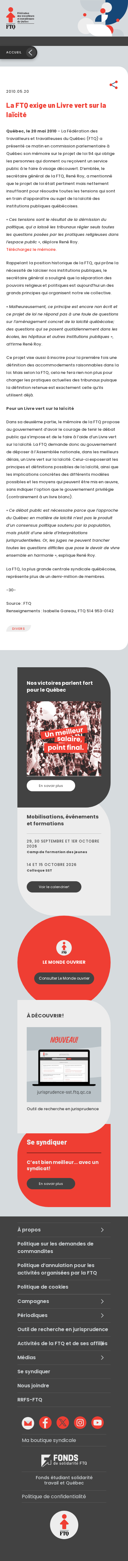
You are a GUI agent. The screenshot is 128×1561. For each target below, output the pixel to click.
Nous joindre (33, 1385)
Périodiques (32, 1315)
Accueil (14, 52)
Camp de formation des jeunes (57, 851)
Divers (18, 628)
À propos (29, 1229)
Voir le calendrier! (54, 886)
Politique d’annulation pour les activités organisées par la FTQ (57, 1269)
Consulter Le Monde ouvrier (64, 978)
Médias (26, 1357)
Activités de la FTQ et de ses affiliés (62, 1343)
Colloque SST (39, 870)
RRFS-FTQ (29, 1399)
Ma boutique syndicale (49, 1440)
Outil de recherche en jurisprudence (62, 1329)
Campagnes (33, 1301)
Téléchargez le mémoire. (31, 249)
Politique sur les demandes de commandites (55, 1247)
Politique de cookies (42, 1286)
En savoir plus (51, 785)
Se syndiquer (33, 1371)
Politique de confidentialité (54, 1496)
